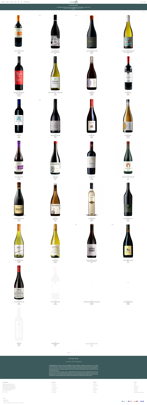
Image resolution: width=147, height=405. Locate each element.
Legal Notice (135, 389)
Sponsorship (95, 392)
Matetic (92, 344)
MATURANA (91, 52)
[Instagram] (4, 391)
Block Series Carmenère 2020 (19, 92)
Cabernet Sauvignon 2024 (128, 301)
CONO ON (19, 52)
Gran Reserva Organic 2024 (19, 218)
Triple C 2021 (19, 343)
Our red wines (54, 389)
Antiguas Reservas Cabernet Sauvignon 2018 (92, 301)
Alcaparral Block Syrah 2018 (128, 260)
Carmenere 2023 (128, 92)
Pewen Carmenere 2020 (128, 218)
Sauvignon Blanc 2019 (55, 343)
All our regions (54, 386)
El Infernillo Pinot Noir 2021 (55, 135)
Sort (144, 11)
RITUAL (92, 136)
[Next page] (78, 352)
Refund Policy (136, 388)
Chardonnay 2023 (128, 135)
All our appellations (54, 388)
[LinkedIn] (6, 391)
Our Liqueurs (95, 388)
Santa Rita (19, 344)
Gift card (94, 386)
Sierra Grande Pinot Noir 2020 (91, 260)
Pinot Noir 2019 (91, 135)
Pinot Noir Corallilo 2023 (128, 343)
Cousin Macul (55, 261)
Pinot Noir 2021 (91, 92)
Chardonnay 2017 (55, 260)
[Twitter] (2, 391)
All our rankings (54, 392)
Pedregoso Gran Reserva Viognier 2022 (55, 92)
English (4, 398)
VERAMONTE (128, 136)
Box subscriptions (95, 385)
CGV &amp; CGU (136, 386)
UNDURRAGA (19, 261)
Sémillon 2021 (55, 218)
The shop (135, 385)
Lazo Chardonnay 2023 (19, 260)
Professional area (95, 389)
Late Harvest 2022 (91, 218)
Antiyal (19, 136)
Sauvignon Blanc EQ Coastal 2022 (92, 343)
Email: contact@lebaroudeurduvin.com (139, 392)
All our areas (53, 385)
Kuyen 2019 (19, 135)
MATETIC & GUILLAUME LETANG (55, 52)
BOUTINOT (55, 136)
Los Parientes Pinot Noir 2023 (19, 301)
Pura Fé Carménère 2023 (55, 301)
